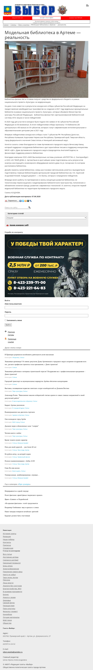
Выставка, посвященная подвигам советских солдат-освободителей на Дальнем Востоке (37, 388)
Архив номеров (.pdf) (19, 225)
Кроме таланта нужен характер (16, 440)
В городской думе (18, 408)
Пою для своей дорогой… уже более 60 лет (20, 447)
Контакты (7, 542)
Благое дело (16, 471)
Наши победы (8, 539)
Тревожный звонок (24, 457)
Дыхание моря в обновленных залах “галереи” (22, 426)
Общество (15, 357)
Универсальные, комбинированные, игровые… (22, 475)
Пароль (8, 312)
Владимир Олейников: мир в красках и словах (22, 507)
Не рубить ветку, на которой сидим (18, 454)
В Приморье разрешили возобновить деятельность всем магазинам (29, 354)
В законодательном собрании (22, 401)
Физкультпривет (23, 443)
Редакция (7, 536)
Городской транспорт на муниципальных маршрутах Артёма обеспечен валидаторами (36, 381)
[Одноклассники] (25, 200)
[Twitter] (23, 200)
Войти (8, 325)
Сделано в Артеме (18, 415)
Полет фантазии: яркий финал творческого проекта (23, 495)
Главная (6, 25)
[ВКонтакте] (20, 200)
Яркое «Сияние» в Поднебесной (16, 499)
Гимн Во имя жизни (12, 468)
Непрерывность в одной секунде (16, 491)
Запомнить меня (14, 320)
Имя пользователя (13, 304)
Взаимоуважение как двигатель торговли (20, 412)
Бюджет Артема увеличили (14, 405)
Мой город (15, 422)
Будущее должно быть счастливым (17, 515)
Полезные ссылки (12, 340)
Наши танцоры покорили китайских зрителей (21, 511)
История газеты (9, 533)
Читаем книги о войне (13, 433)
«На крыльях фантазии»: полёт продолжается (21, 503)
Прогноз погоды (11, 333)
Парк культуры (23, 25)
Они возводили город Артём (15, 419)
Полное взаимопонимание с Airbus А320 (20, 461)
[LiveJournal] (30, 200)
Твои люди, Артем (23, 450)
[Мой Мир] (28, 200)
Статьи (13, 25)
